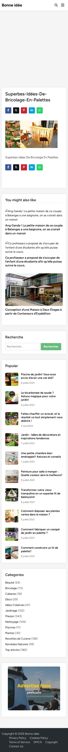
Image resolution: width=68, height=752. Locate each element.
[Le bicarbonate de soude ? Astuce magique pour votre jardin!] (11, 393)
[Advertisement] (34, 46)
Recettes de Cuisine (18, 638)
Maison (9, 616)
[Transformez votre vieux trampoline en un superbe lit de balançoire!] (11, 490)
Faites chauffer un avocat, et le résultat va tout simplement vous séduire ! (41, 417)
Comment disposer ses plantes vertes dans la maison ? (40, 512)
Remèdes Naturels (16, 644)
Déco (8, 599)
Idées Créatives (14, 605)
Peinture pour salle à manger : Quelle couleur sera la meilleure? (41, 473)
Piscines (10, 627)
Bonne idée (12, 5)
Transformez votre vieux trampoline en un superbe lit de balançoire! (40, 493)
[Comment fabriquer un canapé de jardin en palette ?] (11, 529)
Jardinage (11, 610)
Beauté (9, 582)
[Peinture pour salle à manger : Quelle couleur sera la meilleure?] (11, 472)
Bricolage (11, 588)
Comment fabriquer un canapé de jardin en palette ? (40, 531)
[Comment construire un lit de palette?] (11, 548)
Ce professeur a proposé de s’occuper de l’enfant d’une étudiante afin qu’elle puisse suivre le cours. (33, 261)
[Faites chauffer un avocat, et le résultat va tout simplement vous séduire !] (11, 414)
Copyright (51, 742)
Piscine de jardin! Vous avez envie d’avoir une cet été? (38, 376)
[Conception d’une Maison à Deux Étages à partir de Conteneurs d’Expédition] (34, 289)
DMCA (37, 742)
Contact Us (16, 746)
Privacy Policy (17, 738)
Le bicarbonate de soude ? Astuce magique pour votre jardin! (38, 396)
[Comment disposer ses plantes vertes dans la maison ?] (11, 511)
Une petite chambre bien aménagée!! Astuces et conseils (41, 454)
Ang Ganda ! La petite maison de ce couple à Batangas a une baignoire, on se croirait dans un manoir (34, 229)
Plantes (9, 633)
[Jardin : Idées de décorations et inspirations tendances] (11, 435)
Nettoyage (11, 621)
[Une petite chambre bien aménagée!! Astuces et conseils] (11, 453)
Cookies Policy (39, 738)
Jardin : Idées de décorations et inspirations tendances (41, 436)
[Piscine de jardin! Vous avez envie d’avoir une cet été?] (11, 374)
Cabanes (10, 593)
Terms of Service (19, 742)
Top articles (12, 649)
